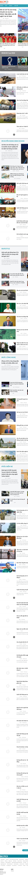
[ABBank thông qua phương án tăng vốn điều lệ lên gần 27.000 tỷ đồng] (5, 175)
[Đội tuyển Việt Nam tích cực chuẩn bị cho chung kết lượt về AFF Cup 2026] (8, 38)
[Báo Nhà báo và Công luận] (11, 502)
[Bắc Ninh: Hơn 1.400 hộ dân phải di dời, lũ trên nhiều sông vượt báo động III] (8, 673)
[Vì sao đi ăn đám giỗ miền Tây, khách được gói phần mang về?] (5, 275)
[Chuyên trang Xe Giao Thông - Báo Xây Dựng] (18, 115)
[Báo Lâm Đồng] (3, 478)
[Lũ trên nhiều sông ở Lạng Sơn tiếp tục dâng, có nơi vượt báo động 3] (8, 528)
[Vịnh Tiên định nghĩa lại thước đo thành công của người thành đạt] (8, 456)
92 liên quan (24, 427)
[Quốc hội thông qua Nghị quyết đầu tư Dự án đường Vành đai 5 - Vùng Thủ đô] (8, 738)
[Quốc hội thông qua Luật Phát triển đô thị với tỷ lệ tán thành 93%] (8, 212)
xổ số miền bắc (8, 862)
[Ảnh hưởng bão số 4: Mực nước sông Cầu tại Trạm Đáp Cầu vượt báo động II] (8, 580)
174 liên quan (25, 696)
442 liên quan (17, 387)
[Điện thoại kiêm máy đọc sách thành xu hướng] (5, 392)
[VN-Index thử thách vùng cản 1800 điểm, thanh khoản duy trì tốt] (8, 725)
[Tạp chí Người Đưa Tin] (3, 365)
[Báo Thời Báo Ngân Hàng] (18, 102)
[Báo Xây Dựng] (1, 48)
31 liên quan (24, 606)
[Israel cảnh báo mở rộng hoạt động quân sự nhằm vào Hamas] (8, 78)
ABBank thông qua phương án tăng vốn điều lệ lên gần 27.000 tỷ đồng (17, 175)
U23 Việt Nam (14, 865)
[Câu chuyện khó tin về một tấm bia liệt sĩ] (8, 646)
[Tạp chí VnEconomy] (18, 722)
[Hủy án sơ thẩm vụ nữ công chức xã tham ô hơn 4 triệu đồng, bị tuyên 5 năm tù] (8, 790)
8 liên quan (25, 402)
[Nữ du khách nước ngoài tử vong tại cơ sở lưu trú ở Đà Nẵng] (8, 238)
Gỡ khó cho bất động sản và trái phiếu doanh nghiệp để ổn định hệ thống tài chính (10, 147)
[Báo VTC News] (18, 318)
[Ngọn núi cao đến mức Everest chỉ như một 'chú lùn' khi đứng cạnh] (8, 633)
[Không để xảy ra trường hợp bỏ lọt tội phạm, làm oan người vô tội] (8, 430)
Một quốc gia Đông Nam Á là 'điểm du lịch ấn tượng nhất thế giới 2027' (10, 254)
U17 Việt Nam (3, 865)
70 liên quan (7, 18)
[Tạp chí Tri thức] (17, 128)
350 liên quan (25, 69)
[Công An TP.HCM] (1, 18)
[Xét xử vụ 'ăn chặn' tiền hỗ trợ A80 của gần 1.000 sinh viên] (8, 308)
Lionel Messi (3, 859)
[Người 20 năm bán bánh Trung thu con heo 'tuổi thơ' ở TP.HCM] (5, 283)
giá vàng (24, 862)
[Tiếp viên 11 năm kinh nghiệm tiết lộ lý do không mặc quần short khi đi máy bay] (8, 554)
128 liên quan (24, 209)
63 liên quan (24, 292)
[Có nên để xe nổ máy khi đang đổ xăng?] (5, 501)
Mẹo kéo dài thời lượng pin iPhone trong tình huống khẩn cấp (17, 384)
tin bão (24, 865)
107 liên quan (10, 69)
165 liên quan (24, 540)
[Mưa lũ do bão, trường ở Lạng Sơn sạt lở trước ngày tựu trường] (8, 751)
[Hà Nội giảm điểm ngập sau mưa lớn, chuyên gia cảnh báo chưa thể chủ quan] (8, 659)
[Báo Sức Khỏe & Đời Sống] (18, 90)
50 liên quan (26, 776)
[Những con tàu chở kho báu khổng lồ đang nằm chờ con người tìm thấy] (8, 334)
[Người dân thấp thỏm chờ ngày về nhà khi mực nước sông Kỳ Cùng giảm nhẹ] (8, 686)
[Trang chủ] (4, 2)
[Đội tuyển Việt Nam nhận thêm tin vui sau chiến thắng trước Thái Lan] (8, 188)
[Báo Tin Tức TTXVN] (11, 170)
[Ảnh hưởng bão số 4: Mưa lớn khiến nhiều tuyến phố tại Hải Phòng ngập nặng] (8, 515)
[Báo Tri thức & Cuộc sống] (18, 333)
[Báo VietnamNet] (19, 69)
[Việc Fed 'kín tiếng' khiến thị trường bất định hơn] (8, 105)
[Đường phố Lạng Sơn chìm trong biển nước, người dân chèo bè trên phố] (8, 403)
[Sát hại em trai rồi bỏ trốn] (8, 416)
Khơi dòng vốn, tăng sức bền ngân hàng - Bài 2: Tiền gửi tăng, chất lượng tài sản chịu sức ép (17, 168)
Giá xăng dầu (9, 865)
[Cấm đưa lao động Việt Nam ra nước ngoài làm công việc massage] (8, 321)
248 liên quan (26, 198)
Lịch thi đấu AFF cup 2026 (14, 859)
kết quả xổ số (21, 859)
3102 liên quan (25, 102)
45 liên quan (25, 318)
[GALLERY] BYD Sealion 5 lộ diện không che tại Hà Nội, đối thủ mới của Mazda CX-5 (17, 493)
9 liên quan (24, 579)
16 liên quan (24, 591)
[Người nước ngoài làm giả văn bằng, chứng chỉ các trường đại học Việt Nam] (8, 712)
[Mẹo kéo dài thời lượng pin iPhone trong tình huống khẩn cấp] (5, 384)
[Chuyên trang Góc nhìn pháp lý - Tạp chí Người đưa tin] (17, 346)
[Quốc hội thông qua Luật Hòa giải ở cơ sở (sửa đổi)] (8, 699)
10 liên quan (24, 453)
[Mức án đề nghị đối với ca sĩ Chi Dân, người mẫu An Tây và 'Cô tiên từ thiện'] (8, 620)
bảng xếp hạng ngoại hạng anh (17, 862)
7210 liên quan (24, 722)
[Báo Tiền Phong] (18, 224)
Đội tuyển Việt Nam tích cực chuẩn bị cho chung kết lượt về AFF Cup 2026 (7, 45)
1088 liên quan (10, 150)
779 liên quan (24, 90)
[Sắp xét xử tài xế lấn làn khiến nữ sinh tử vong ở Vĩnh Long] (8, 295)
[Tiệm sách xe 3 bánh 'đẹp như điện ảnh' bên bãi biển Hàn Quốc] (8, 131)
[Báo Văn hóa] (18, 185)
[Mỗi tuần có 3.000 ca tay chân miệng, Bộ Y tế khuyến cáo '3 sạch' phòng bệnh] (8, 91)
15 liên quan (24, 305)
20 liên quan (24, 525)
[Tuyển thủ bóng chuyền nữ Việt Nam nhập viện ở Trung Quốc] (8, 594)
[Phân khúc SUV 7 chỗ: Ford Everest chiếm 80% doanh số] (8, 118)
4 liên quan (23, 115)
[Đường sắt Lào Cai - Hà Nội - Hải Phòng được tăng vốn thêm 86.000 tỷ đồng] (8, 764)
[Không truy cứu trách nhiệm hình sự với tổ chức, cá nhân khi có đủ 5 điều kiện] (8, 541)
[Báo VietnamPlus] (11, 178)
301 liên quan (18, 178)
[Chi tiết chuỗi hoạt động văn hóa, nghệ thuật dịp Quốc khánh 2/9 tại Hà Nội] (8, 817)
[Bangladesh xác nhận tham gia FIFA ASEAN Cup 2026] (9, 61)
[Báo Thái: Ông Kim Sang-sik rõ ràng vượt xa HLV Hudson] (8, 567)
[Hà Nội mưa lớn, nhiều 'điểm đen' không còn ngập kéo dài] (8, 830)
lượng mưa (2, 862)
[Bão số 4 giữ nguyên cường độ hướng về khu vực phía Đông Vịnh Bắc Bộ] (8, 199)
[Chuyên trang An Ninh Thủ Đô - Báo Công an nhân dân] (17, 737)
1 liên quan (22, 128)
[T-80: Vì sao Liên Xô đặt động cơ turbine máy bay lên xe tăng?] (8, 843)
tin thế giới (20, 865)
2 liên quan (24, 224)
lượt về (7, 859)
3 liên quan (17, 170)
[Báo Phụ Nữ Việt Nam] (18, 776)
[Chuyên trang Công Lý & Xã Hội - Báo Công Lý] (3, 69)
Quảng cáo (1, 874)
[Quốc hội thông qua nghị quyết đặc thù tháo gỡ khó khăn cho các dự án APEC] (8, 804)
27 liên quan (23, 619)
